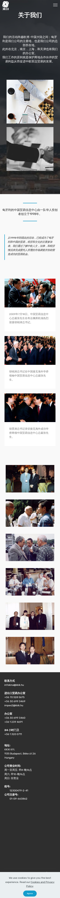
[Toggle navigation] (55, 5)
